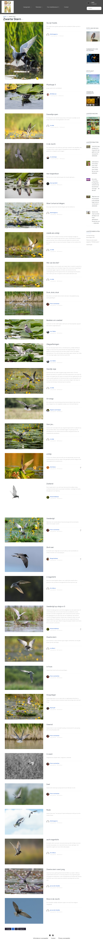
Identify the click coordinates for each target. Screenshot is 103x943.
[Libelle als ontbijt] (24, 245)
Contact (66, 7)
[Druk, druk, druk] (24, 303)
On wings (50, 399)
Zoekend (49, 484)
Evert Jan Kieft (53, 183)
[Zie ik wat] (24, 559)
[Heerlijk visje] (24, 380)
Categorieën (26, 7)
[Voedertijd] (24, 530)
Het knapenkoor (52, 174)
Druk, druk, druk (52, 292)
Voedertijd (50, 519)
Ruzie (48, 810)
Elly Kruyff (52, 707)
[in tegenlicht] (24, 588)
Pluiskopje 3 (51, 85)
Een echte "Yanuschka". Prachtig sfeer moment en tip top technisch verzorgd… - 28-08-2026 (95, 184)
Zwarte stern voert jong (55, 869)
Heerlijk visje (51, 369)
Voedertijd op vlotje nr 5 (55, 607)
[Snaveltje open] (24, 126)
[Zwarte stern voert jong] (24, 881)
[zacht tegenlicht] (24, 851)
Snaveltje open (52, 114)
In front (49, 667)
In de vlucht (51, 144)
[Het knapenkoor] (24, 185)
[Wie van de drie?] (24, 274)
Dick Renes (53, 467)
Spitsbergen (89, 244)
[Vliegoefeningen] (24, 352)
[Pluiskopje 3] (24, 96)
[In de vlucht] (24, 156)
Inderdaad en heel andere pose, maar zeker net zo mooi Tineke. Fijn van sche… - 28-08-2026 (96, 167)
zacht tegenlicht (52, 840)
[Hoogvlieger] (24, 706)
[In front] (24, 677)
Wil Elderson (53, 94)
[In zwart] (24, 766)
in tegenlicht (51, 577)
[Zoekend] (24, 498)
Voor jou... (50, 424)
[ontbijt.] (24, 466)
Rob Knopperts (54, 34)
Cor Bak (52, 125)
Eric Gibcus (53, 588)
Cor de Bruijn (53, 157)
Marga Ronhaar (54, 558)
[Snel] (24, 794)
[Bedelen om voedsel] (24, 329)
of (94, 3)
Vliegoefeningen (52, 344)
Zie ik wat (50, 547)
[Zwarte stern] (24, 649)
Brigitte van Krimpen (55, 410)
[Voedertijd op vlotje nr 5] (24, 618)
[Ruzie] (24, 821)
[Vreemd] (24, 736)
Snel (48, 784)
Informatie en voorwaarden (40, 938)
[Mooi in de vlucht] (24, 911)
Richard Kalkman (54, 496)
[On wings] (24, 408)
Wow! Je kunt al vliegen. (55, 203)
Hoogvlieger (51, 695)
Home (4, 16)
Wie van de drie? (52, 263)
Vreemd (49, 725)
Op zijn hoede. (51, 23)
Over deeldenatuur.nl (53, 7)
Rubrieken (38, 7)
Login (92, 2)
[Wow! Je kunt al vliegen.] (24, 215)
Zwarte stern (51, 637)
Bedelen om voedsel (54, 320)
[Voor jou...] (24, 436)
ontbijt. (49, 454)
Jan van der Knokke (55, 886)
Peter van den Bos (54, 303)
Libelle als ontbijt (52, 233)
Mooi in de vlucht (53, 899)
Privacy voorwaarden (64, 938)
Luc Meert (52, 648)
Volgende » (22, 929)
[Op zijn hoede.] (24, 50)
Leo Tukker (53, 331)
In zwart (49, 754)
